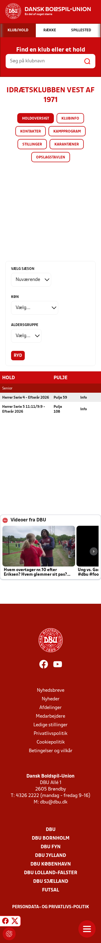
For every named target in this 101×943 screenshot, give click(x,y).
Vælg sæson (22, 269)
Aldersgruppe (24, 325)
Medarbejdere (50, 716)
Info (83, 397)
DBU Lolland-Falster (50, 873)
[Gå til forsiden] (45, 11)
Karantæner (66, 144)
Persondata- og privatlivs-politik (50, 907)
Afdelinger (50, 707)
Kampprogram (67, 131)
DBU (50, 829)
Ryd (18, 356)
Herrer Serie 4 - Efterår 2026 (25, 397)
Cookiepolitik (51, 742)
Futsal (50, 890)
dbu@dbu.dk (53, 802)
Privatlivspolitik (50, 733)
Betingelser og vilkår (50, 751)
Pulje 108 (58, 409)
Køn (15, 297)
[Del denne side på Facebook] (5, 922)
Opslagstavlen (50, 157)
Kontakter (30, 131)
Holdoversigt (35, 118)
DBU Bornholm (50, 838)
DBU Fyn (51, 847)
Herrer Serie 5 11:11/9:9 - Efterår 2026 (23, 409)
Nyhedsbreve (50, 690)
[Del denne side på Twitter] (14, 922)
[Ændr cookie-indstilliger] (9, 933)
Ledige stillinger (50, 725)
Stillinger (32, 144)
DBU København (50, 864)
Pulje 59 (60, 397)
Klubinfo (70, 118)
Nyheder (51, 699)
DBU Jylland (50, 855)
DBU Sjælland (50, 881)
